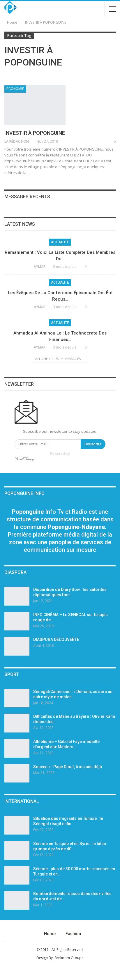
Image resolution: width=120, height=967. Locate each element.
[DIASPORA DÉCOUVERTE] (16, 646)
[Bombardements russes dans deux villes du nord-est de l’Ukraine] (16, 900)
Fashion (73, 933)
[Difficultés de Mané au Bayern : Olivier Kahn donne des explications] (16, 723)
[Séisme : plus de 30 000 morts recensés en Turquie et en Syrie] (16, 875)
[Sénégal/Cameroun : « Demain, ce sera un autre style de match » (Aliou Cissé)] (16, 698)
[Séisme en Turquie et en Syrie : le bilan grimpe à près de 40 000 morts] (16, 850)
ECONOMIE (15, 89)
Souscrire (93, 444)
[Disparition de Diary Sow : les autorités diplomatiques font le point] (16, 596)
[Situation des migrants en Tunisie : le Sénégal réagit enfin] (16, 825)
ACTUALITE (60, 242)
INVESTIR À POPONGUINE (34, 133)
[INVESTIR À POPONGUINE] (35, 105)
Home (50, 933)
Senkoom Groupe (69, 957)
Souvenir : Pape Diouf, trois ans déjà (67, 766)
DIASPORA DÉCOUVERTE (56, 639)
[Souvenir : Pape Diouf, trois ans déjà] (16, 773)
